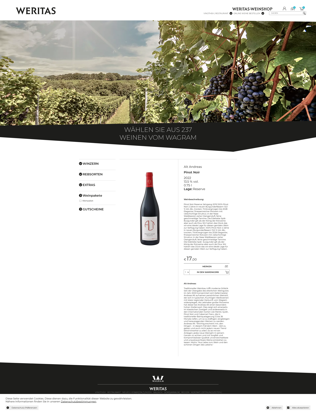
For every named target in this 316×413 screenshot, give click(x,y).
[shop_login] (284, 9)
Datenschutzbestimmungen (78, 401)
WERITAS (36, 11)
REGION (185, 392)
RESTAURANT (114, 392)
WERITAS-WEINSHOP (252, 9)
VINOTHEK (100, 392)
